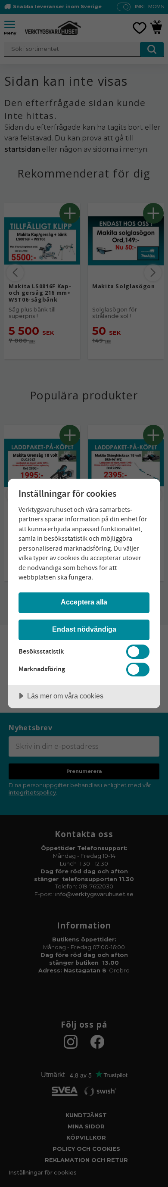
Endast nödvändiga (84, 629)
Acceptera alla (84, 602)
